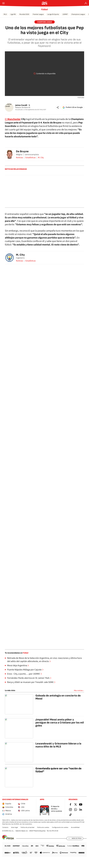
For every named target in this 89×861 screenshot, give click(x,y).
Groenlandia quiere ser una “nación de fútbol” (58, 770)
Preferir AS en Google (74, 107)
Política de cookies (43, 827)
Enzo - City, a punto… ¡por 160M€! (23, 673)
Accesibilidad (75, 827)
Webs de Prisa (76, 838)
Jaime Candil (21, 105)
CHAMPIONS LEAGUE (44, 22)
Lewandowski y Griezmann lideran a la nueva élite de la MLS (58, 745)
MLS (5, 14)
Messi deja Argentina (17, 665)
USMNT (65, 14)
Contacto (5, 827)
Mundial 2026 (24, 14)
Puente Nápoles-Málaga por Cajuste (24, 669)
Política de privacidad (27, 827)
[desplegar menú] (3, 3)
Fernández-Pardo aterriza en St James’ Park (28, 678)
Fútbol (44, 9)
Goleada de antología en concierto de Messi (58, 697)
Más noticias (78, 690)
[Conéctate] (85, 3)
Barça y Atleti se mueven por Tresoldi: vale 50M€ (30, 682)
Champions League (78, 14)
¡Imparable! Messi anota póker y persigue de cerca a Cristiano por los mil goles (59, 722)
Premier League (38, 14)
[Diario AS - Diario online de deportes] (44, 3)
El (13, 119)
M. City (41, 157)
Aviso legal (14, 827)
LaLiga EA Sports (53, 14)
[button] (57, 107)
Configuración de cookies (60, 827)
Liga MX (13, 14)
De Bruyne (22, 151)
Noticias (19, 157)
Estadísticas (30, 157)
